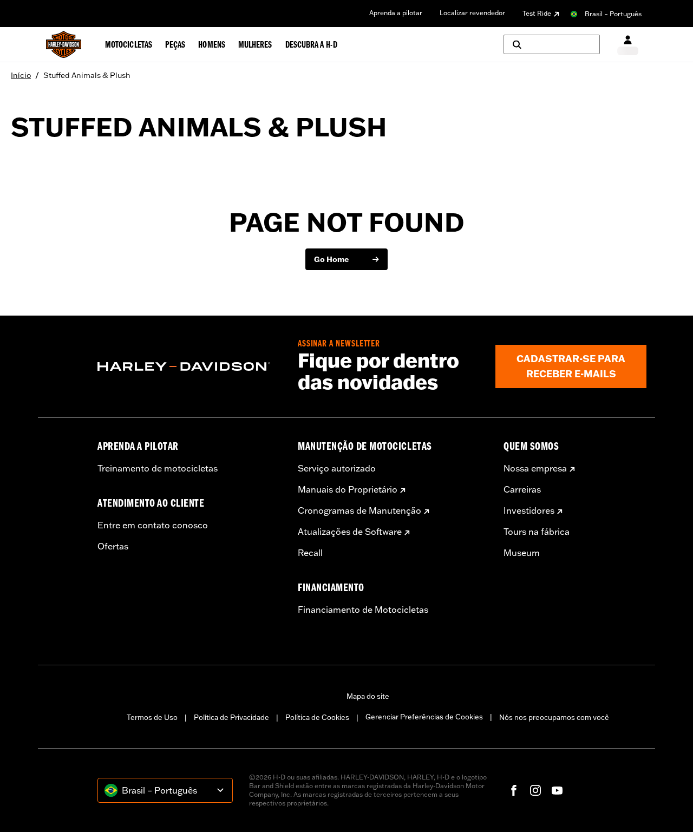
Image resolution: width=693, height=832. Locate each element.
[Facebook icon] (513, 790)
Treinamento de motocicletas (157, 468)
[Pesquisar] (552, 44)
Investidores (529, 510)
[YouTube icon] (557, 790)
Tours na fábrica (537, 531)
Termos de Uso (152, 717)
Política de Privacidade (231, 717)
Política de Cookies (317, 717)
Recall (310, 552)
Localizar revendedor (472, 13)
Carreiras (522, 489)
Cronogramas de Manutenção (359, 510)
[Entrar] (628, 44)
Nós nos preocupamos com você (554, 717)
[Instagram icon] (535, 790)
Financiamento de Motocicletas (363, 609)
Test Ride (536, 13)
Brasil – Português (613, 14)
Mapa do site (367, 696)
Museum (522, 552)
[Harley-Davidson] (189, 366)
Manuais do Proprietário (347, 489)
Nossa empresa (535, 468)
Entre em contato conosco (152, 525)
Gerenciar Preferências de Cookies (424, 716)
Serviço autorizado (337, 468)
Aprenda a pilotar (395, 13)
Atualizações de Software (350, 531)
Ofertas (112, 546)
